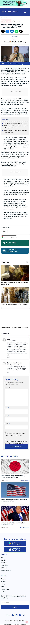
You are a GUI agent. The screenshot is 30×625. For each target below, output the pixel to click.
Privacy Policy (4, 565)
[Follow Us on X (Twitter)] (23, 615)
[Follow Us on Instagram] (20, 615)
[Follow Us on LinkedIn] (17, 615)
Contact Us (3, 562)
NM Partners (4, 568)
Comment (8, 387)
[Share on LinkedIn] (12, 31)
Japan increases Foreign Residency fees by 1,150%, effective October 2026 (13, 476)
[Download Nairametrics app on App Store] (15, 549)
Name (7, 408)
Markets (3, 584)
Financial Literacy (5, 589)
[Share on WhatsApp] (16, 31)
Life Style (3, 592)
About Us (3, 560)
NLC (4, 231)
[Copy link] (21, 31)
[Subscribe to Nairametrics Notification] (27, 622)
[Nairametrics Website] (10, 11)
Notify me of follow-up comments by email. (16, 441)
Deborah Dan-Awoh (25, 480)
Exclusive (3, 579)
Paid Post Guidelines (6, 570)
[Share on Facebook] (7, 31)
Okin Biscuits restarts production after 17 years (15, 123)
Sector (2, 586)
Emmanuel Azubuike (24, 527)
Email (7, 416)
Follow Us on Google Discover (18, 41)
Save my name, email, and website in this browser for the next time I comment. (15, 434)
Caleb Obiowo (15, 36)
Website (7, 424)
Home (2, 17)
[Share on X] (3, 31)
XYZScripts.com (22, 624)
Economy (3, 581)
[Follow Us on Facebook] (13, 615)
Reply (8, 357)
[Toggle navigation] (25, 11)
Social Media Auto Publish (9, 624)
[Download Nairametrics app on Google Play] (15, 543)
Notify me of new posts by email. (14, 443)
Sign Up (15, 607)
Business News (8, 17)
